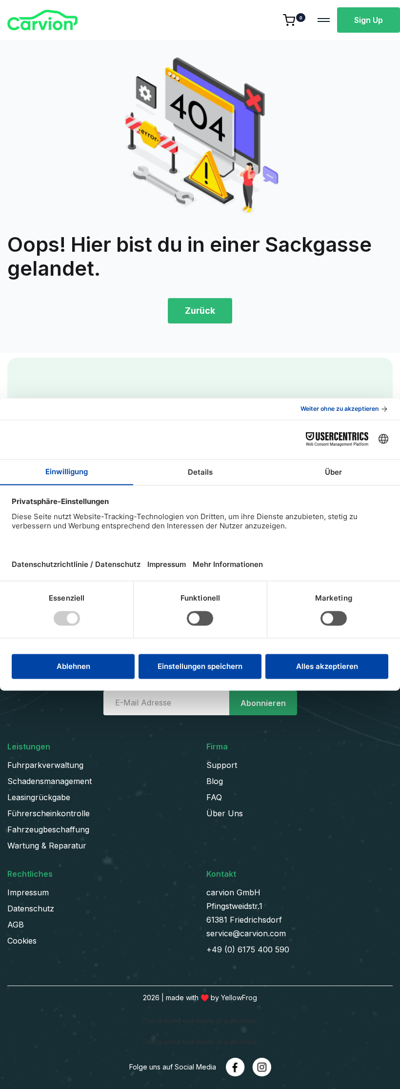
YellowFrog (239, 997)
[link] (235, 1067)
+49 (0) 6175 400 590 (247, 949)
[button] (296, 20)
